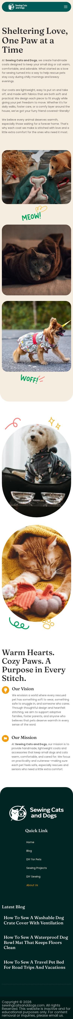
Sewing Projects (36, 868)
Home (30, 842)
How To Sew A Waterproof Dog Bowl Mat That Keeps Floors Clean (36, 942)
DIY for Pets (33, 859)
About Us (32, 885)
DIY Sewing (33, 876)
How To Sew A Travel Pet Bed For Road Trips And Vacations (34, 964)
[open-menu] (65, 7)
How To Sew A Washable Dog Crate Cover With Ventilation (34, 920)
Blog (29, 851)
